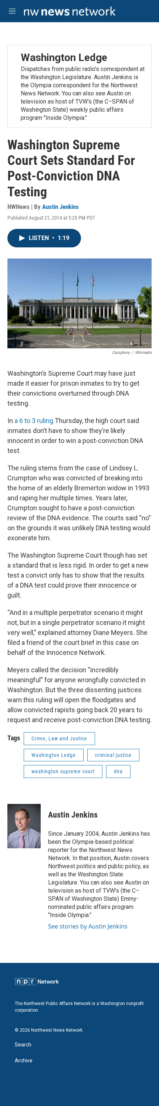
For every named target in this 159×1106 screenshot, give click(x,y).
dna (118, 771)
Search (23, 1045)
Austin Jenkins (60, 206)
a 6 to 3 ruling (33, 421)
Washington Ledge (64, 57)
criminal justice (113, 755)
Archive (24, 1060)
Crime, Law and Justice (59, 738)
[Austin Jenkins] (24, 826)
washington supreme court (63, 771)
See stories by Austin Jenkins (88, 926)
